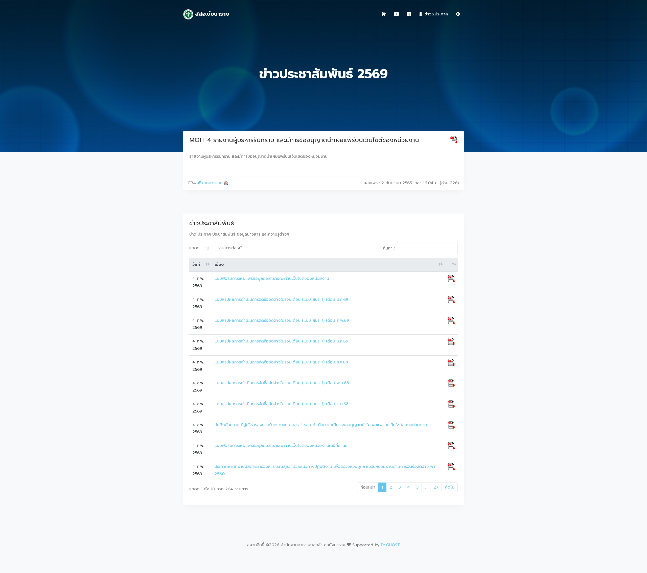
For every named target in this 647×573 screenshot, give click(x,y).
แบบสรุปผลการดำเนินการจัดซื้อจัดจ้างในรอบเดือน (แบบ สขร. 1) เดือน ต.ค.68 (282, 404)
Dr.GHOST (390, 545)
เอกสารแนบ (212, 183)
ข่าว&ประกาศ (436, 14)
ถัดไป (449, 487)
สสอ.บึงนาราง (211, 14)
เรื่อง (219, 265)
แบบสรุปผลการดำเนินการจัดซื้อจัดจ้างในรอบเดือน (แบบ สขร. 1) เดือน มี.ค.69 (281, 299)
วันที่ (196, 265)
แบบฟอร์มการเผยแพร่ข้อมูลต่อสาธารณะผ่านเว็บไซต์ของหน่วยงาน (272, 279)
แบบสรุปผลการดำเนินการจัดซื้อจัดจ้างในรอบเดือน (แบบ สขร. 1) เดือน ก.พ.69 (282, 320)
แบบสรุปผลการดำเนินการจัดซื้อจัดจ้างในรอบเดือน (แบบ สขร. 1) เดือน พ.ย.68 (282, 383)
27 (435, 487)
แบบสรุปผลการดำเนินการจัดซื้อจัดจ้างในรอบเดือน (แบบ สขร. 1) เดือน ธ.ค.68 (281, 362)
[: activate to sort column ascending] (451, 265)
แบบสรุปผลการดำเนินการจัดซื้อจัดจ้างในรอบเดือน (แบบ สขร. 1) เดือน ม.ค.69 (281, 341)
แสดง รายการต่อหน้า (216, 248)
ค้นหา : (389, 248)
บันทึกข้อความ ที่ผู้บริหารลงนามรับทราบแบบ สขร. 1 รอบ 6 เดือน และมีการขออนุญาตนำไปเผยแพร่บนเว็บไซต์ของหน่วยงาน (321, 425)
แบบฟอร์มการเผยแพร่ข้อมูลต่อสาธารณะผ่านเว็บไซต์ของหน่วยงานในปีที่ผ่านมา (282, 446)
